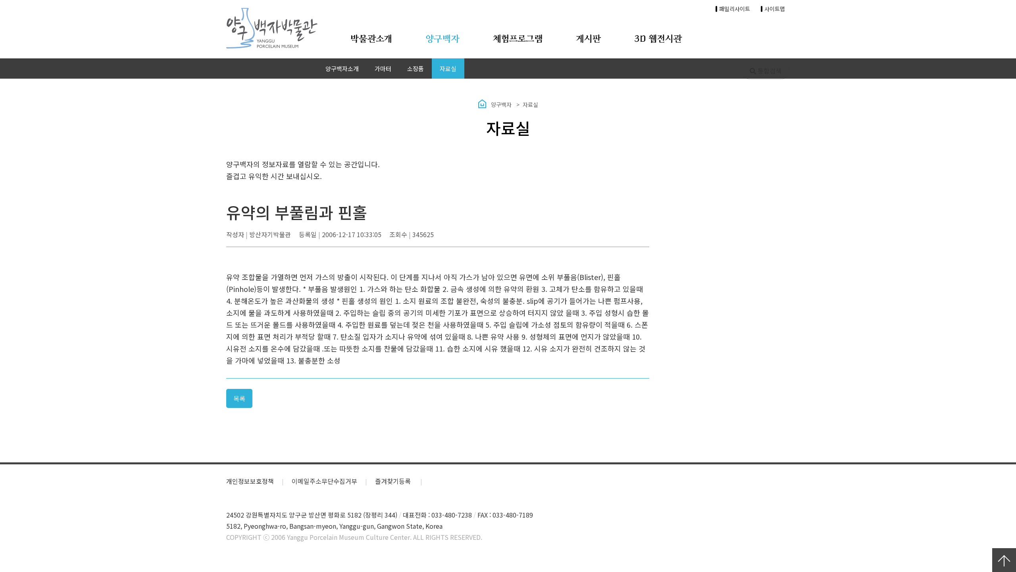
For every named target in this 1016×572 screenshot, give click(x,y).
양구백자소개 (342, 68)
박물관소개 (371, 39)
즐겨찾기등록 (393, 481)
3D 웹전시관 (658, 39)
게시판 (588, 39)
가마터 (383, 68)
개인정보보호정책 (250, 481)
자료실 (448, 68)
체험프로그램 (518, 39)
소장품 (415, 68)
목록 (239, 398)
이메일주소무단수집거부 (324, 481)
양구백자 (442, 39)
